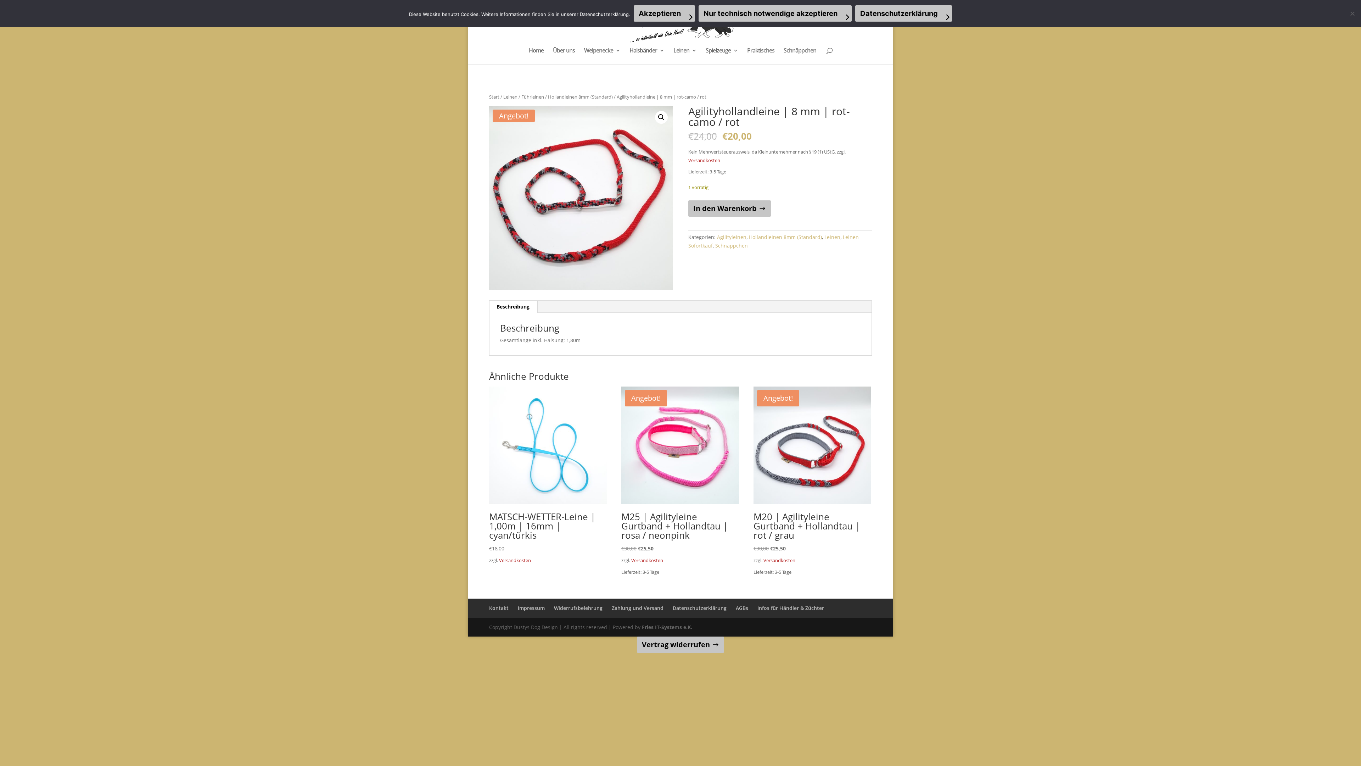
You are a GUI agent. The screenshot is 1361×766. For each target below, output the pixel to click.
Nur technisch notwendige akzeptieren (771, 13)
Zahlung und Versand (637, 608)
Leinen (681, 51)
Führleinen (532, 97)
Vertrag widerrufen (676, 644)
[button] (661, 117)
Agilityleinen (731, 237)
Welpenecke (598, 51)
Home (536, 51)
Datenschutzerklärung (700, 608)
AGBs (742, 608)
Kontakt (499, 608)
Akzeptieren (660, 13)
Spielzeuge (718, 51)
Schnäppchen (800, 51)
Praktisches (760, 51)
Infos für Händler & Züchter (790, 608)
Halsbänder (643, 51)
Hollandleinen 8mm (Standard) (580, 97)
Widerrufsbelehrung (578, 608)
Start (494, 97)
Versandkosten (704, 160)
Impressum (531, 608)
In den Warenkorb (725, 208)
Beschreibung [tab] (513, 306)
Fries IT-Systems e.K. (667, 627)
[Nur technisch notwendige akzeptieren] (1352, 13)
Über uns (564, 51)
